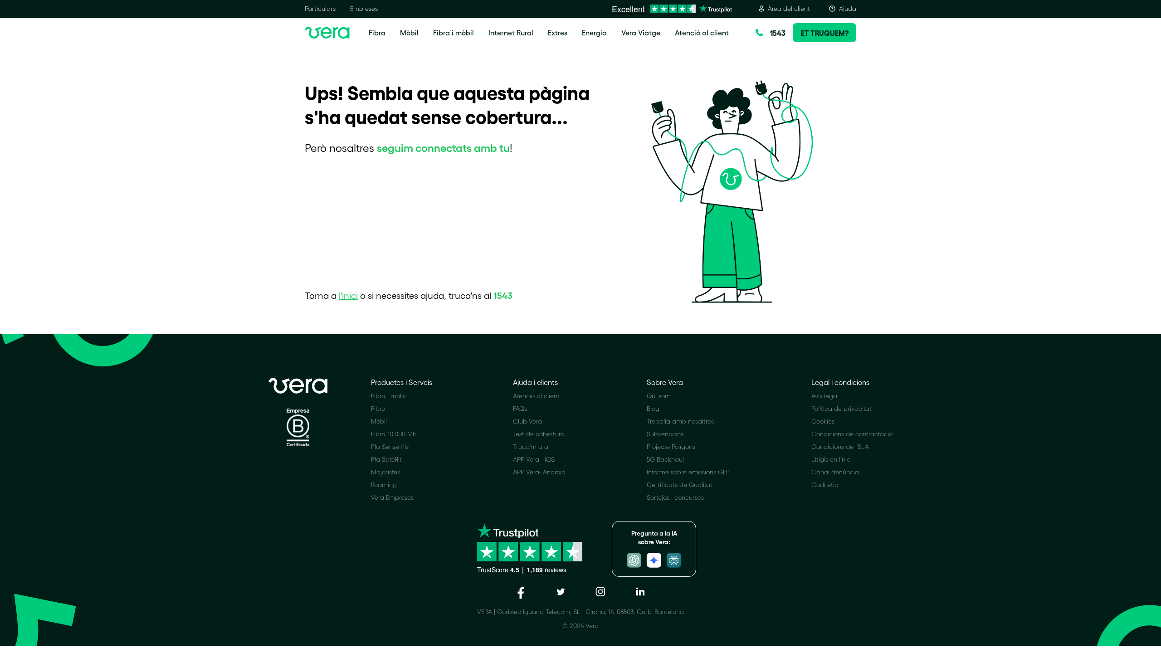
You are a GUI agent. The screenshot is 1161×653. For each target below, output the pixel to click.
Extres (557, 32)
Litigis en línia (831, 459)
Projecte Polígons (671, 446)
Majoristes (385, 472)
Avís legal (825, 396)
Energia (594, 32)
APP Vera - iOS (534, 459)
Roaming (384, 484)
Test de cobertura (539, 434)
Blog (653, 408)
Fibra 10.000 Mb (394, 434)
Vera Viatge (640, 32)
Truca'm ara (530, 446)
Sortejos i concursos (675, 497)
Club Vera (527, 421)
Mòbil (409, 32)
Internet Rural (510, 32)
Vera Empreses (392, 497)
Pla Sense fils (390, 446)
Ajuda (847, 8)
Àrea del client (789, 8)
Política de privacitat (841, 408)
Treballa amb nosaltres (680, 421)
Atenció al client (702, 32)
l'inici (348, 295)
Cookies (822, 421)
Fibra (377, 32)
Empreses (364, 8)
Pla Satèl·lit (386, 459)
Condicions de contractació (852, 434)
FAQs (520, 408)
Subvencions (665, 434)
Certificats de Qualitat (679, 484)
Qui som (659, 396)
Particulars (320, 8)
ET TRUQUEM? (825, 32)
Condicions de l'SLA (840, 446)
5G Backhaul (665, 459)
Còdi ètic (824, 484)
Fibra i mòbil (453, 32)
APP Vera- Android (539, 472)
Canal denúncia (835, 472)
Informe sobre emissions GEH (689, 472)
